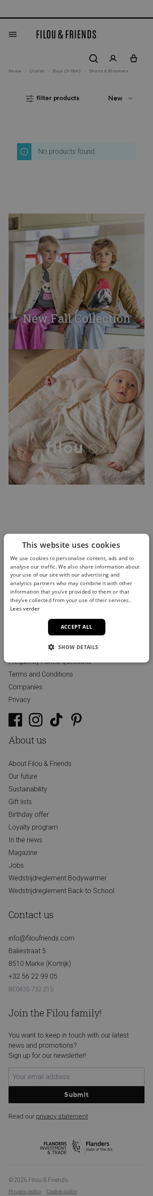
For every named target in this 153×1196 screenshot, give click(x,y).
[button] (76, 647)
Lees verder (25, 608)
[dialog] (76, 597)
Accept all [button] (77, 626)
